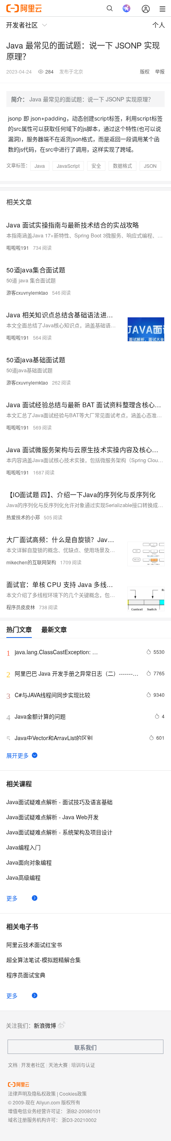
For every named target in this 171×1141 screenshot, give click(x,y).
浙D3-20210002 (79, 1119)
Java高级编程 (23, 877)
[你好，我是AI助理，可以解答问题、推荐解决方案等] (126, 8)
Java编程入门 (23, 847)
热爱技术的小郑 (23, 517)
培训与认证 (83, 1064)
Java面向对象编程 (29, 862)
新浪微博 (45, 1025)
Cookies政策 (73, 1093)
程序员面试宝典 (25, 975)
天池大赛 (58, 1064)
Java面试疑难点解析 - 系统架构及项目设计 (59, 832)
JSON (150, 165)
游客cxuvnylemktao (27, 292)
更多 (11, 898)
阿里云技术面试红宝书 (34, 945)
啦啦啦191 (17, 247)
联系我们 (85, 1047)
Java (40, 165)
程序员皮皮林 (20, 607)
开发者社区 (33, 1064)
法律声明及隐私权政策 (32, 1093)
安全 (96, 165)
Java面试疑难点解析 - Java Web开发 (52, 817)
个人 (158, 24)
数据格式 (122, 165)
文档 (12, 1064)
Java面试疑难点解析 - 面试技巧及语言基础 (59, 802)
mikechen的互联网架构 (31, 562)
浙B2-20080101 (83, 1111)
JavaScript (68, 165)
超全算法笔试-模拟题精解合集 (43, 960)
